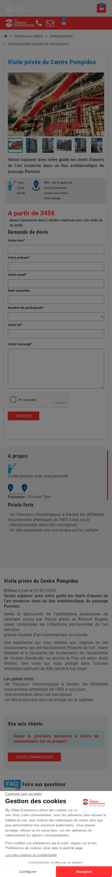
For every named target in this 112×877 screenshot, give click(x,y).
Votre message (19, 344)
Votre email (16, 275)
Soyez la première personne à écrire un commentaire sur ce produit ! (56, 739)
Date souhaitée (19, 291)
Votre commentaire (34, 757)
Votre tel (14, 325)
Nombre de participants (25, 308)
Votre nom (15, 240)
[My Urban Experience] (19, 8)
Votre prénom (18, 258)
